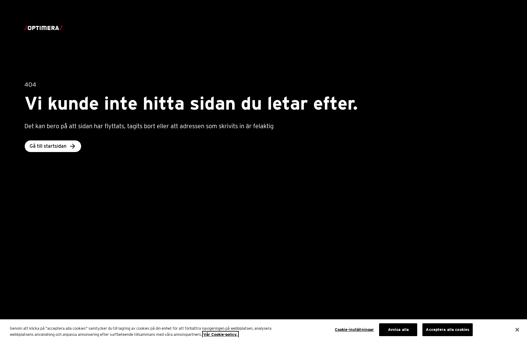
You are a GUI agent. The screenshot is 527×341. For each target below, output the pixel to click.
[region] (263, 330)
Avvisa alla (398, 329)
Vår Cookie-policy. (220, 334)
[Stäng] (517, 329)
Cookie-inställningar (354, 329)
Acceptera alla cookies (447, 329)
